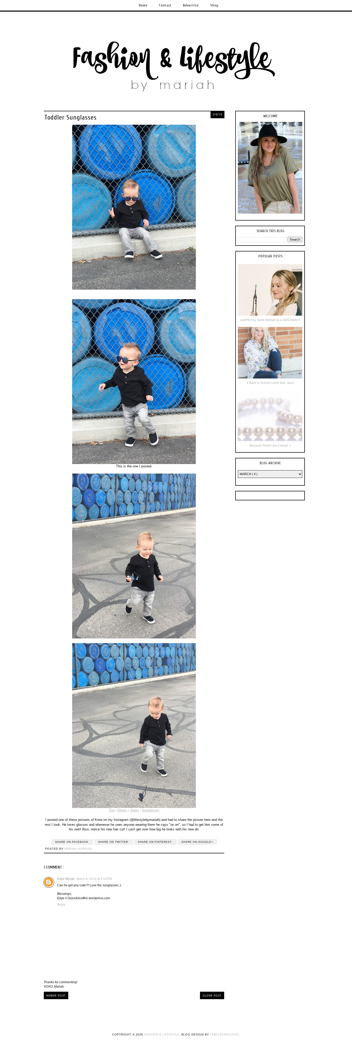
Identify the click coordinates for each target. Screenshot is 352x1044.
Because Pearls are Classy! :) (270, 445)
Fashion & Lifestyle (161, 1034)
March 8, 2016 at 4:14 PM (94, 879)
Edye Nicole (66, 879)
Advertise (191, 5)
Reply (61, 904)
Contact (165, 5)
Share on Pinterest (155, 841)
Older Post (212, 995)
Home (143, 5)
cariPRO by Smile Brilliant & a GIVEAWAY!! (270, 320)
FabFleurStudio (224, 1034)
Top (112, 810)
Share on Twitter (113, 841)
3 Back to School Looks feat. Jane (270, 383)
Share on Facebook (72, 841)
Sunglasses (151, 810)
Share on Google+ (197, 841)
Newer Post (56, 995)
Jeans (134, 810)
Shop (214, 5)
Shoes (122, 810)
